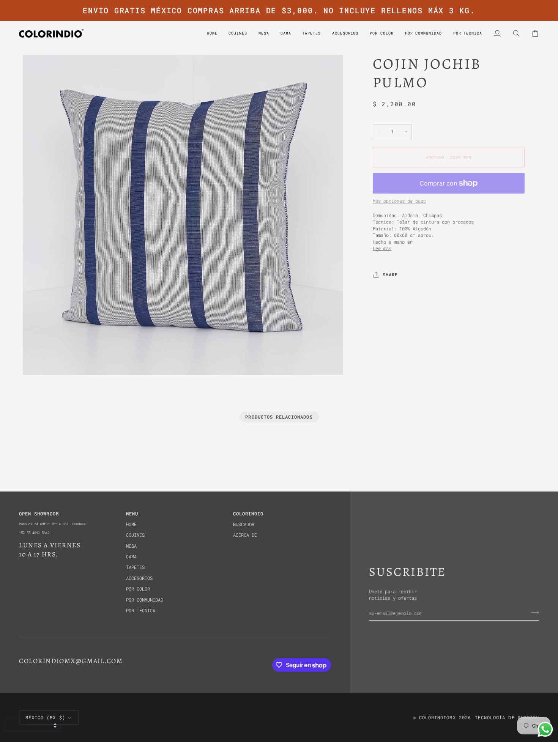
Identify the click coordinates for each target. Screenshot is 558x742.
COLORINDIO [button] (248, 514)
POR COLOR (138, 589)
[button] (381, 33)
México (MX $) (45, 717)
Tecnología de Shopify (507, 717)
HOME (131, 524)
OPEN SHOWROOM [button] (39, 514)
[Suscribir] (532, 612)
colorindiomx (437, 717)
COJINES (135, 535)
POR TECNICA (140, 610)
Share (390, 275)
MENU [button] (132, 514)
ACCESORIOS (139, 578)
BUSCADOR (243, 524)
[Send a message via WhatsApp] (545, 729)
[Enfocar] (37, 360)
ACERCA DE (245, 535)
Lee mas (382, 248)
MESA (131, 546)
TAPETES (135, 567)
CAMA (131, 556)
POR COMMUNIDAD (144, 600)
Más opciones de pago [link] (399, 201)
